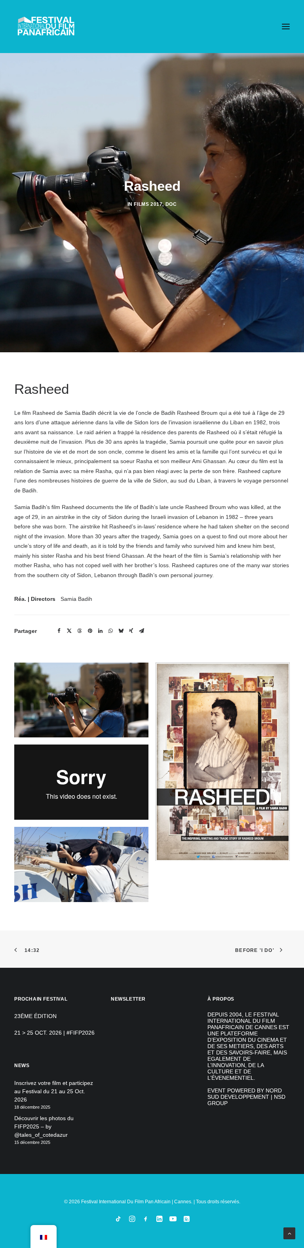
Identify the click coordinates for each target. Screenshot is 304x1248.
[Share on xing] (131, 631)
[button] (286, 26)
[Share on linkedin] (100, 631)
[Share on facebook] (59, 631)
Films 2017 (148, 204)
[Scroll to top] (289, 1233)
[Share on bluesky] (120, 631)
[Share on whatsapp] (110, 631)
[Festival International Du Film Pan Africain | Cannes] (46, 26)
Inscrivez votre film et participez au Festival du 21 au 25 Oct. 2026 (53, 1091)
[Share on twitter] (69, 631)
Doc (171, 204)
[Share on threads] (79, 631)
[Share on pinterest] (90, 631)
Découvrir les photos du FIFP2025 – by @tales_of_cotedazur (44, 1126)
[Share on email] (141, 631)
